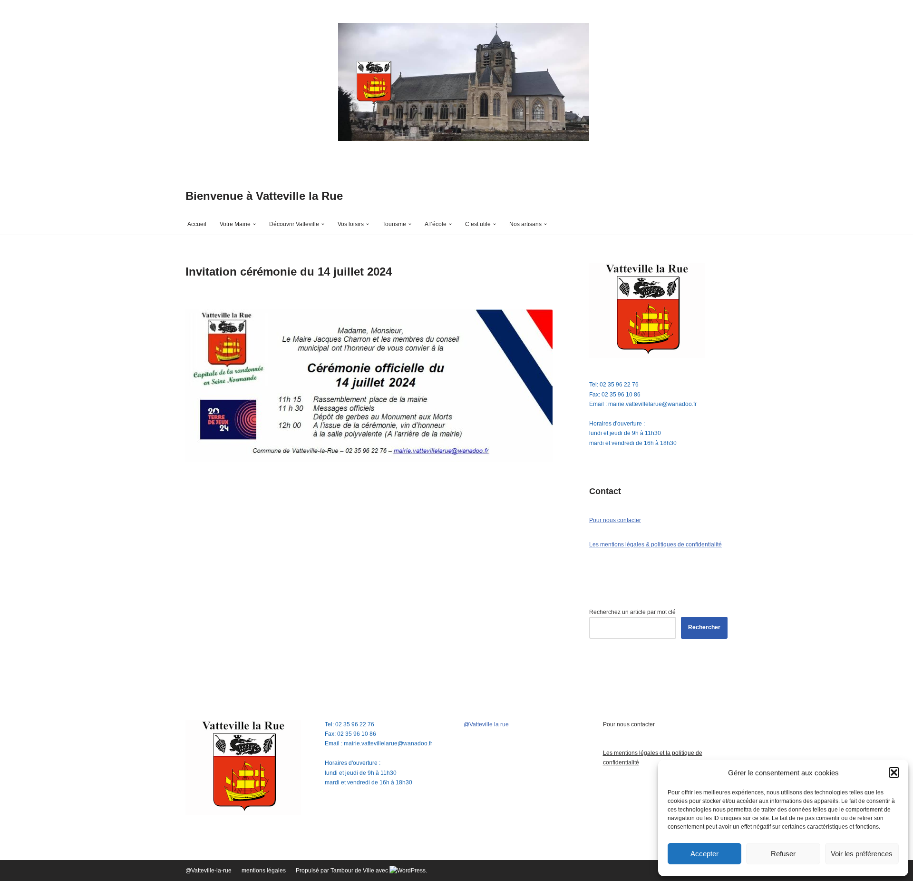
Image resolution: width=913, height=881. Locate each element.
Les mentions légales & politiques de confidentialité (655, 544)
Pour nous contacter (615, 520)
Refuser (783, 854)
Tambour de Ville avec (359, 870)
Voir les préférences (862, 854)
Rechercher (704, 627)
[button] (894, 772)
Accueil (196, 224)
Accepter (704, 854)
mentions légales (264, 870)
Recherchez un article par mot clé (632, 612)
